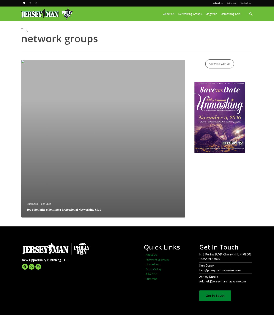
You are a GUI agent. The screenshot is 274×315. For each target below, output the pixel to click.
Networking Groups (157, 259)
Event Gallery (153, 269)
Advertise (151, 274)
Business (32, 204)
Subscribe (151, 279)
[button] (215, 295)
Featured (45, 204)
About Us (151, 254)
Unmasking (152, 264)
